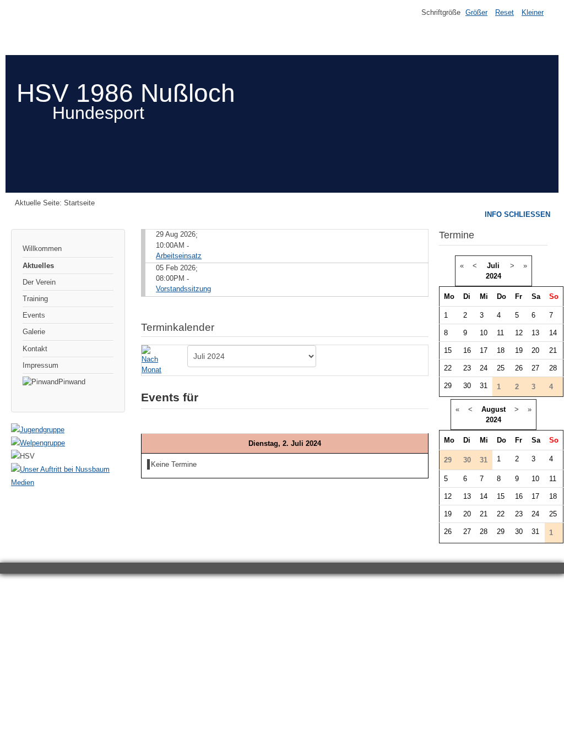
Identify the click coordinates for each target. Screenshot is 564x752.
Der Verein (39, 282)
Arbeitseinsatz (179, 256)
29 (448, 386)
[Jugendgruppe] (37, 430)
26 (519, 368)
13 (535, 333)
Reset (504, 12)
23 (467, 368)
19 (519, 350)
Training (35, 299)
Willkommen (42, 248)
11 (500, 333)
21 (553, 350)
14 (553, 333)
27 (535, 368)
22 (448, 368)
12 (519, 333)
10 (483, 333)
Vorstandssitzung (183, 289)
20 (535, 350)
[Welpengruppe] (38, 443)
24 (483, 368)
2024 (493, 276)
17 (483, 350)
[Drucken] (424, 322)
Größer (476, 12)
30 (467, 386)
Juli (493, 265)
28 (553, 368)
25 (501, 368)
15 (448, 350)
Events (34, 315)
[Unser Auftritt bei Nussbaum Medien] (68, 482)
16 (467, 350)
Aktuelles (38, 265)
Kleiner (533, 12)
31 (483, 386)
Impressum (40, 365)
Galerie (34, 332)
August (493, 409)
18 (501, 350)
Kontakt (35, 349)
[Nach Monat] (154, 360)
